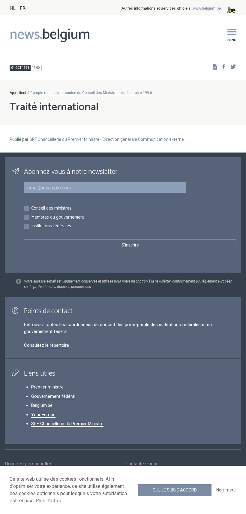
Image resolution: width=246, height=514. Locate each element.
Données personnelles (28, 464)
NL (12, 8)
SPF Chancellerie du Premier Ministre (67, 423)
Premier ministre (47, 387)
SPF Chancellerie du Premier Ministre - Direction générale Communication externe (106, 139)
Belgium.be (41, 405)
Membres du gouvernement (57, 217)
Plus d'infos (48, 500)
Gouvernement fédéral (53, 396)
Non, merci (226, 490)
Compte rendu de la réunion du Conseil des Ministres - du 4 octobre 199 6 (91, 93)
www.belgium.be (207, 8)
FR (23, 8)
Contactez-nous (142, 464)
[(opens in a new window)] (221, 66)
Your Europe (43, 414)
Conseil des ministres (51, 208)
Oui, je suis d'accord (175, 490)
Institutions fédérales (51, 226)
